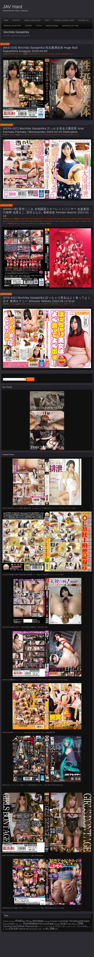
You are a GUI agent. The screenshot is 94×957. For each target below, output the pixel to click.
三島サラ (57, 221)
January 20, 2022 (6, 205)
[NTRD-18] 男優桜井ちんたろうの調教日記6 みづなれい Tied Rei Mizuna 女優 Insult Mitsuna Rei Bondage (35, 680)
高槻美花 (48, 223)
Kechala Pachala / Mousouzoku (41, 135)
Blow (30, 921)
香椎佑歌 (42, 223)
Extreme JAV (83, 20)
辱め (56, 929)
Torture (20, 926)
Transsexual (31, 926)
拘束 (27, 929)
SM (80, 923)
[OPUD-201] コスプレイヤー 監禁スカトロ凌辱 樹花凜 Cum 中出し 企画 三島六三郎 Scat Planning (32, 785)
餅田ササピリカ (70, 54)
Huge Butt (31, 54)
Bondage (38, 920)
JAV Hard (12, 6)
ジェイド (51, 926)
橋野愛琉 (10, 223)
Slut (77, 924)
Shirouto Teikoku (42, 304)
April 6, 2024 (5, 44)
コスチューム (41, 926)
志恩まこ (78, 221)
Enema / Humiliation (32, 20)
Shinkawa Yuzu (20, 221)
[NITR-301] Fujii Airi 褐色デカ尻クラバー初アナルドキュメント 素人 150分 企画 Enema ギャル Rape (33, 908)
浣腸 (33, 929)
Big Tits (25, 921)
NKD (63, 54)
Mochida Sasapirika (41, 54)
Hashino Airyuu (39, 218)
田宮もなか (17, 223)
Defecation (27, 135)
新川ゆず (84, 221)
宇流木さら (71, 221)
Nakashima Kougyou (54, 54)
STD (49, 304)
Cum (60, 921)
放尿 (30, 929)
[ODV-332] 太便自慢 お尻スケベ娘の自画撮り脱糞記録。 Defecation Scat (24, 627)
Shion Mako (29, 221)
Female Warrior (24, 218)
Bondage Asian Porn (12, 26)
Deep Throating (71, 921)
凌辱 (15, 928)
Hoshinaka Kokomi (50, 218)
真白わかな (25, 223)
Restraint (57, 924)
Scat (35, 304)
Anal (22, 135)
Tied (14, 926)
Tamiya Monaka (48, 221)
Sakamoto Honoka (9, 221)
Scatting (16, 20)
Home (6, 20)
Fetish (38, 26)
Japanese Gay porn (70, 26)
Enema (5, 924)
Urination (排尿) (52, 26)
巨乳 (53, 304)
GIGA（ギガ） (19, 924)
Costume (46, 921)
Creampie (54, 921)
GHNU (32, 218)
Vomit (47, 20)
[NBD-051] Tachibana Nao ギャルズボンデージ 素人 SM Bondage (22, 855)
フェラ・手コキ (76, 926)
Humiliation (30, 923)
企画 (10, 928)
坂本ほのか (63, 221)
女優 (20, 929)
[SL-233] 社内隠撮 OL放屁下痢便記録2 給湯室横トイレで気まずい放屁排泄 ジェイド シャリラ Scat (32, 574)
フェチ (67, 926)
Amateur (12, 921)
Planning (42, 924)
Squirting (7, 926)
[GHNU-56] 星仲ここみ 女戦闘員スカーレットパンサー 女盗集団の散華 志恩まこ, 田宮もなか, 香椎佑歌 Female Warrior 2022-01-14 (46, 212)
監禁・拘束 (42, 929)
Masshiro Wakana (71, 218)
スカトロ (60, 926)
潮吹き (37, 929)
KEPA (53, 135)
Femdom (28, 26)
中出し (86, 926)
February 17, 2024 (6, 125)
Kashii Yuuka (61, 218)
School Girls (70, 924)
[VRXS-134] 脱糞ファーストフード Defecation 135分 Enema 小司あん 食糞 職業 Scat (28, 732)
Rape (50, 923)
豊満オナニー (59, 304)
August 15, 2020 (6, 294)
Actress (6, 921)
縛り (48, 929)
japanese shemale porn (64, 20)
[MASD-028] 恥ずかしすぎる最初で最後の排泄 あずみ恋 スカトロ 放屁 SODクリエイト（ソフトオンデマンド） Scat (38, 508)
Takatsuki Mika (38, 221)
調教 (52, 928)
